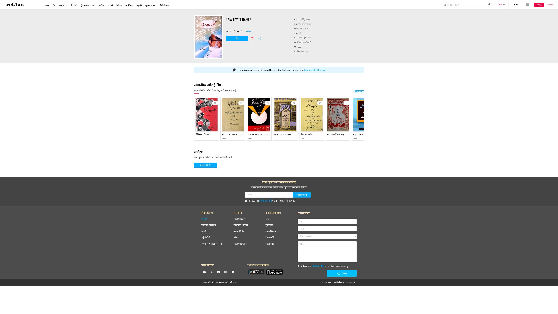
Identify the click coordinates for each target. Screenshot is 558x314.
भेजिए (344, 273)
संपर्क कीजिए (239, 231)
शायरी (110, 5)
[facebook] (204, 272)
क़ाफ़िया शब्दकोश (208, 225)
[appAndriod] (256, 272)
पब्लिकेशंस (164, 5)
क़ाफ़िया (129, 5)
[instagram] (225, 272)
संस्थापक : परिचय (241, 225)
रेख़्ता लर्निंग (270, 237)
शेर (53, 5)
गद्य (93, 5)
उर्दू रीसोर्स (205, 237)
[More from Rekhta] (527, 5)
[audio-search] (489, 4)
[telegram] (232, 272)
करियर (236, 237)
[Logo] (15, 5)
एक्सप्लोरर (150, 5)
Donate (550, 5)
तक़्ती (139, 5)
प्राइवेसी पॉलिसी (207, 282)
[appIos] (274, 272)
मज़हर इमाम (305, 51)
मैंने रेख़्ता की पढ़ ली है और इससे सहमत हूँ (272, 200)
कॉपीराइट (233, 282)
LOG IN (515, 4)
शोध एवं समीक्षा (305, 38)
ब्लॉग (101, 5)
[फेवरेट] (253, 38)
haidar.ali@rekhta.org (314, 69)
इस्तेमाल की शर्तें (221, 282)
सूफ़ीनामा (269, 225)
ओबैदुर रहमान (305, 19)
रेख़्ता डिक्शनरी (271, 231)
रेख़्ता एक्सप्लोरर (240, 244)
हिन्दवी (268, 219)
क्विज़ (119, 5)
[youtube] (218, 272)
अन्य (175, 5)
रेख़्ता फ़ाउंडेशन (240, 219)
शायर (46, 5)
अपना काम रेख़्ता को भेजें (211, 244)
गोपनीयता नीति (265, 200)
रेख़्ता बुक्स (269, 244)
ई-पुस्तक (85, 5)
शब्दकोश (63, 5)
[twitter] (211, 272)
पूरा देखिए (359, 91)
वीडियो (73, 5)
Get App (539, 5)
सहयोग (204, 219)
